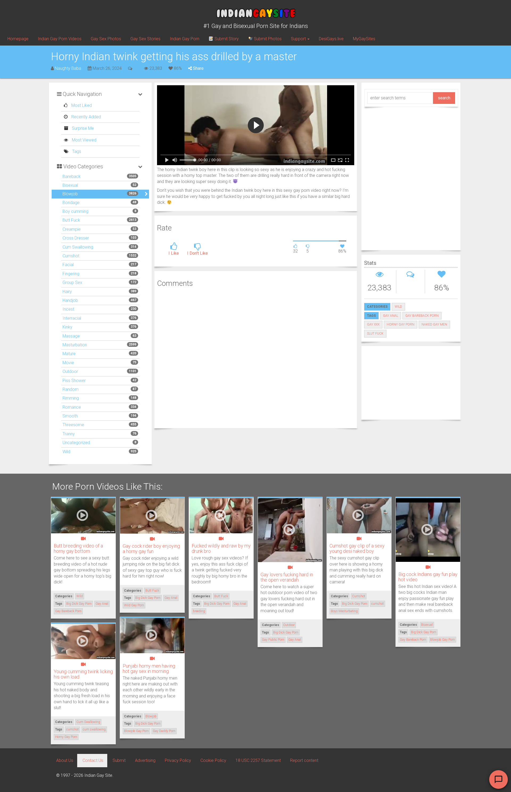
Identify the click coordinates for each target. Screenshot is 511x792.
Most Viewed (83, 140)
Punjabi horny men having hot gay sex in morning (149, 668)
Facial (68, 264)
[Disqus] (255, 357)
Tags (76, 151)
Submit (119, 760)
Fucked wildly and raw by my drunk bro (221, 548)
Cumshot (71, 255)
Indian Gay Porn (184, 38)
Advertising (145, 760)
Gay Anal (390, 316)
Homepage (17, 38)
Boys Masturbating (344, 611)
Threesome (73, 424)
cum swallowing (94, 729)
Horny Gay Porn (400, 324)
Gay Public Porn (273, 639)
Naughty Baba (68, 68)
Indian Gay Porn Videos (59, 38)
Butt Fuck (71, 220)
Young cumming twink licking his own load (83, 674)
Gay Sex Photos (106, 38)
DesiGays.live (331, 38)
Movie (68, 362)
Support (299, 38)
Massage (71, 336)
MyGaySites (364, 38)
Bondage (71, 202)
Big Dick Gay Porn (79, 604)
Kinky (67, 327)
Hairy (67, 291)
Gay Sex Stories (145, 38)
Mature (69, 353)
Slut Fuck (375, 333)
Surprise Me (82, 128)
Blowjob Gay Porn (442, 639)
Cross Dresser (76, 238)
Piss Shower (74, 380)
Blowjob (70, 193)
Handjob (70, 300)
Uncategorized (76, 442)
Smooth (70, 416)
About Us (64, 760)
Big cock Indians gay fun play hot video (428, 576)
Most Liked (81, 105)
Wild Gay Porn (134, 605)
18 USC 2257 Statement (258, 760)
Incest (68, 309)
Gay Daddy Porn (164, 731)
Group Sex (72, 282)
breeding (199, 611)
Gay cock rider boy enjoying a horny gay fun (151, 548)
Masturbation (75, 344)
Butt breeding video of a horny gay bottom (78, 548)
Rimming (71, 398)
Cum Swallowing (78, 247)
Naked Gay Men (434, 324)
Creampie (72, 229)
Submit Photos (267, 38)
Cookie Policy (213, 760)
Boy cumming (75, 211)
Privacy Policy (178, 760)
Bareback (72, 176)
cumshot (377, 604)
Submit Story (226, 38)
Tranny (69, 433)
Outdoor (70, 371)
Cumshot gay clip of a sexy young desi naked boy (357, 548)
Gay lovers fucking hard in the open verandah (287, 577)
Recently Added (85, 116)
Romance (72, 407)
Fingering (71, 273)
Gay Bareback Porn (422, 316)
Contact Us (93, 760)
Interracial (72, 318)
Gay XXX (373, 324)
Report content (304, 760)
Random (71, 389)
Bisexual (70, 185)
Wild (66, 451)
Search (444, 97)
